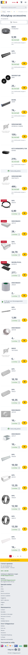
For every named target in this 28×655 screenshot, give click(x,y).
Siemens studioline (5, 595)
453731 (14, 243)
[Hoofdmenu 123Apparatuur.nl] (25, 2)
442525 (14, 496)
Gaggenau (3, 598)
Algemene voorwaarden (7, 639)
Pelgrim (3, 602)
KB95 (16, 76)
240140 (16, 411)
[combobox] (14, 7)
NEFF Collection (5, 600)
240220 (16, 284)
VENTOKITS (16, 177)
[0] (21, 2)
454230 (14, 455)
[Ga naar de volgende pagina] (21, 556)
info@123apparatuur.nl (7, 575)
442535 (14, 201)
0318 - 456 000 (4, 571)
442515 (14, 517)
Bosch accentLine (5, 593)
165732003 (15, 349)
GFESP (14, 101)
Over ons (3, 628)
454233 (14, 538)
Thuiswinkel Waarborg (6, 635)
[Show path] (14, 11)
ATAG (2, 589)
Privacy (2, 618)
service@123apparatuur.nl (8, 580)
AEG (2, 586)
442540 (14, 308)
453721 (14, 476)
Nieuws (3, 630)
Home (8, 11)
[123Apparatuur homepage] (4, 2)
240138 (16, 329)
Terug (3, 11)
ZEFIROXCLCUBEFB (17, 125)
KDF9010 (16, 263)
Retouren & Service (6, 616)
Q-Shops (3, 637)
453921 (14, 370)
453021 (14, 390)
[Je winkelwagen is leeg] (21, 2)
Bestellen (3, 612)
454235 (14, 52)
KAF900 (19, 149)
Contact (3, 609)
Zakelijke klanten (5, 621)
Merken (3, 626)
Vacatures (3, 632)
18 (17, 556)
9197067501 (15, 28)
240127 (16, 435)
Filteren (15, 22)
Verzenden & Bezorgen (6, 614)
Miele (2, 604)
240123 (16, 222)
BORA (2, 591)
